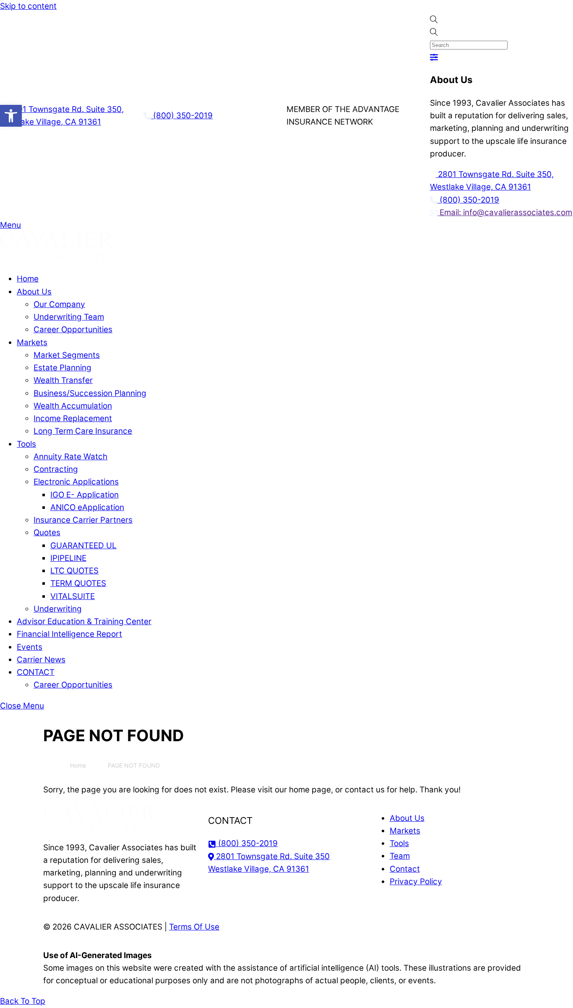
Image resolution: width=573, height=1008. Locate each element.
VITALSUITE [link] (72, 596)
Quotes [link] (47, 532)
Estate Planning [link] (62, 367)
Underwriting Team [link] (69, 317)
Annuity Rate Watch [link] (70, 456)
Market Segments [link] (67, 355)
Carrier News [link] (41, 659)
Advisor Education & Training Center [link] (84, 621)
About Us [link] (34, 292)
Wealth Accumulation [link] (73, 406)
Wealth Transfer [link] (63, 380)
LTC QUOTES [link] (74, 571)
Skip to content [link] (28, 6)
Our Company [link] (59, 304)
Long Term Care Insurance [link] (83, 431)
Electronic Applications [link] (76, 482)
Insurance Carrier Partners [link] (83, 520)
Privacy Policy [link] (416, 881)
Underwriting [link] (58, 609)
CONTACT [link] (36, 672)
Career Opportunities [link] (73, 329)
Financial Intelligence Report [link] (69, 634)
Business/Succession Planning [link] (90, 393)
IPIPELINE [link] (68, 558)
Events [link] (29, 647)
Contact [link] (405, 869)
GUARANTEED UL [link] (83, 545)
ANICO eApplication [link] (87, 507)
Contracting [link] (56, 469)
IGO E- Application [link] (84, 495)
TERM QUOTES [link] (78, 583)
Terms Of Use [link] (194, 927)
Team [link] (400, 856)
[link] (11, 116)
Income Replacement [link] (73, 418)
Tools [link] (26, 444)
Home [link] (28, 279)
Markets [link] (32, 342)
